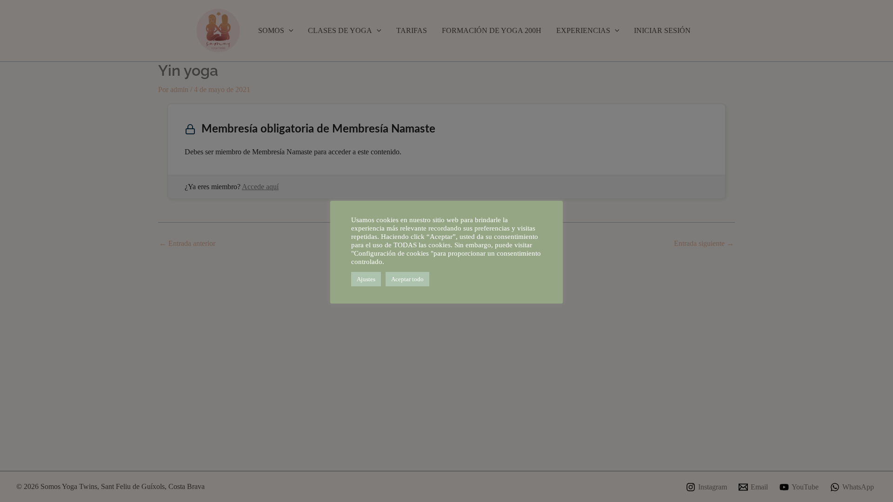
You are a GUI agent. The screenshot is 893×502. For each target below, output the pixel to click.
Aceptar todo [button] (407, 279)
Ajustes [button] (366, 279)
